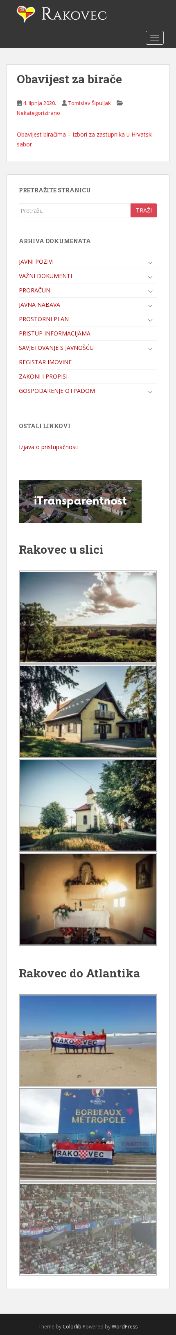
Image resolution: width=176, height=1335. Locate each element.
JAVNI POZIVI (36, 261)
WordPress (125, 1326)
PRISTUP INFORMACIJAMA (54, 333)
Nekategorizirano (38, 112)
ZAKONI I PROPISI (43, 376)
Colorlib (72, 1326)
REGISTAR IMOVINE (45, 362)
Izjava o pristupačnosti (49, 447)
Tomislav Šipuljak (89, 103)
